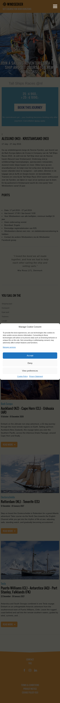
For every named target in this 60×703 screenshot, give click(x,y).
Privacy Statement (36, 376)
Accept (30, 355)
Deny (30, 363)
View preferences (30, 371)
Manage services (9, 347)
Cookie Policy (22, 376)
